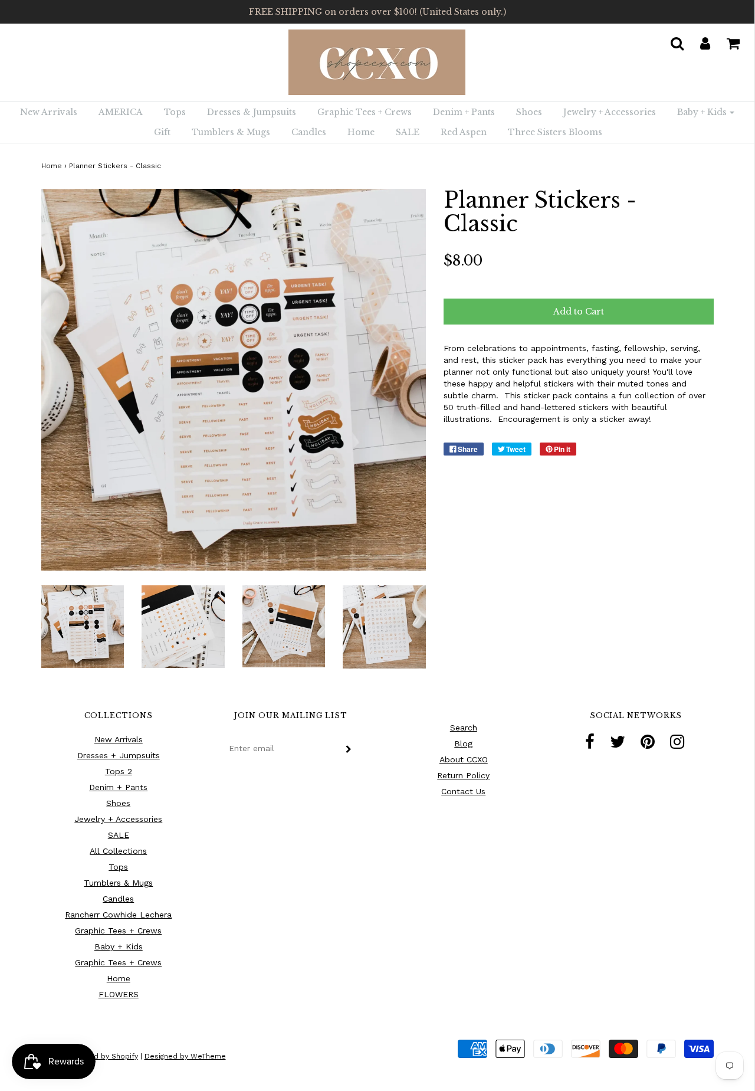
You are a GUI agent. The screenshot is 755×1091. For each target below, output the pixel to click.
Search (463, 727)
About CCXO (463, 759)
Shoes (529, 112)
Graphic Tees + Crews (364, 112)
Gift (162, 132)
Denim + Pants (464, 112)
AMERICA (121, 112)
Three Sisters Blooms (555, 132)
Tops (175, 112)
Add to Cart (578, 311)
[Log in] (697, 40)
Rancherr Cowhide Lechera (118, 914)
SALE (407, 132)
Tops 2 (118, 771)
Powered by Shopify (102, 1056)
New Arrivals (48, 112)
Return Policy (463, 775)
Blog (463, 743)
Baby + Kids (118, 946)
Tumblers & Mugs (231, 132)
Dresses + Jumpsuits (118, 755)
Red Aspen (464, 132)
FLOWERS (119, 994)
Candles (308, 132)
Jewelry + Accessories (609, 112)
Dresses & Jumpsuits (251, 112)
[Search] (670, 40)
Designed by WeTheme (185, 1056)
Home (361, 132)
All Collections (118, 851)
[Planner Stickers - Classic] (82, 625)
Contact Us (463, 791)
